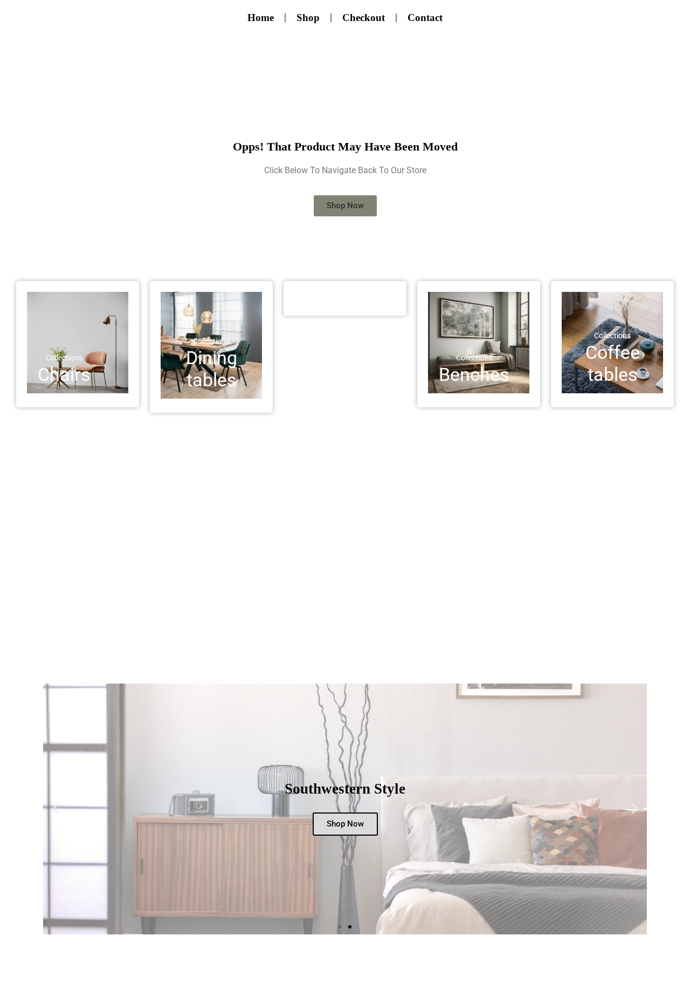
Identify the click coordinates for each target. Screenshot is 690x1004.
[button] (55, 809)
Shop (308, 17)
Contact (425, 17)
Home (260, 17)
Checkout (363, 17)
